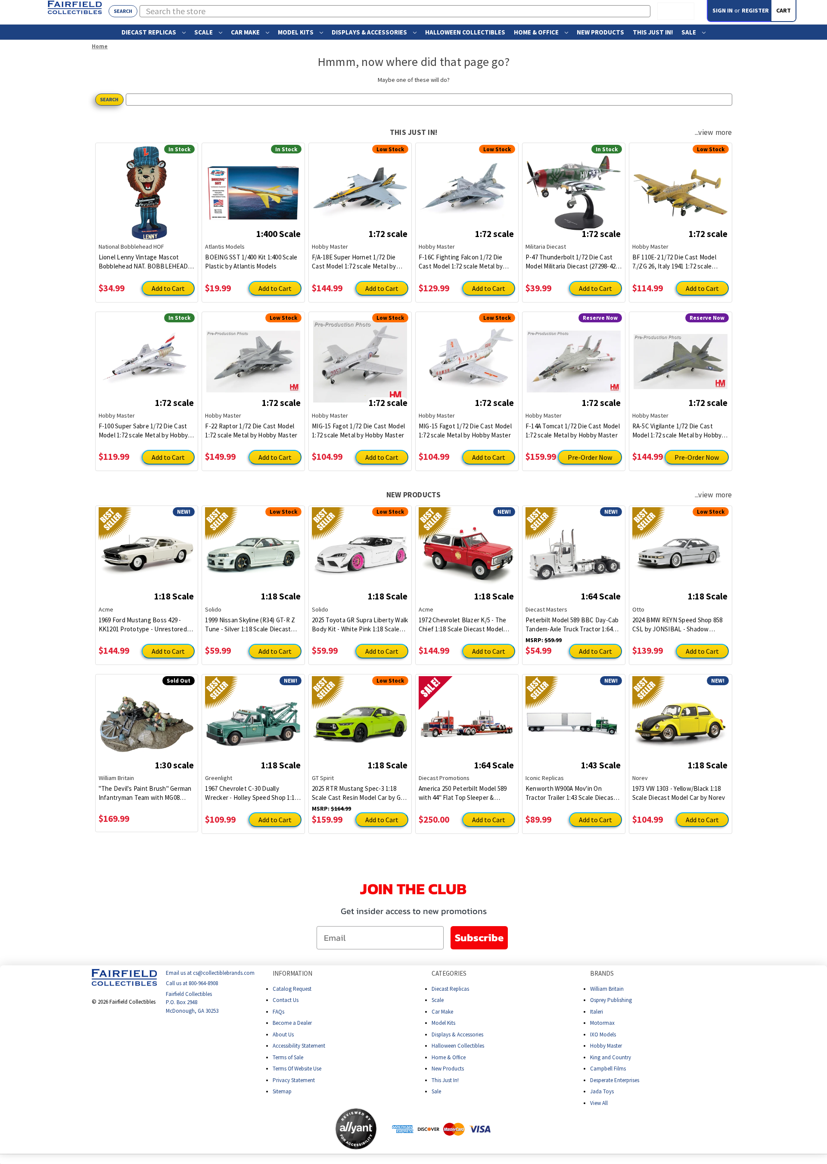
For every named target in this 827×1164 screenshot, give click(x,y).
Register (755, 10)
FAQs (278, 1011)
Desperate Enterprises (614, 1079)
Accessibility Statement (299, 1045)
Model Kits (296, 32)
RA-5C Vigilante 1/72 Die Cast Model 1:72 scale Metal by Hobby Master (677, 431)
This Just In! (653, 32)
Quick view (146, 186)
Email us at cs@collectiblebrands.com (210, 973)
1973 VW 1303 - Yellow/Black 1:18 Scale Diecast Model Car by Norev (678, 793)
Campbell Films (608, 1068)
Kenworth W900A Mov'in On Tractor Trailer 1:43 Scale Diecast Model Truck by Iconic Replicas (570, 793)
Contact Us (285, 1000)
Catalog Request (292, 988)
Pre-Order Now (590, 457)
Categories (449, 973)
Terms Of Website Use (297, 1068)
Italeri (596, 1011)
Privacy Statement (294, 1079)
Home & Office (537, 32)
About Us (283, 1034)
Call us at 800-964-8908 (192, 983)
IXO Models (603, 1034)
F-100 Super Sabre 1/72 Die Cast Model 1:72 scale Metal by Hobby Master (143, 431)
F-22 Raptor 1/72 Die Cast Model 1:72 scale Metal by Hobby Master (251, 430)
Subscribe (479, 937)
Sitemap (282, 1091)
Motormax (602, 1023)
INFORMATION (292, 973)
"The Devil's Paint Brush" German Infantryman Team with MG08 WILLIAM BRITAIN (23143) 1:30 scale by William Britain (145, 793)
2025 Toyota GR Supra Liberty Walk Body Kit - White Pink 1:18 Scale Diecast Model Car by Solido (360, 624)
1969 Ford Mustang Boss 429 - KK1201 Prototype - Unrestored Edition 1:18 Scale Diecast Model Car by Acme (143, 624)
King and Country (610, 1057)
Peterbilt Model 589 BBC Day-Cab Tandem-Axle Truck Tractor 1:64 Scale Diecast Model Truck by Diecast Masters (572, 624)
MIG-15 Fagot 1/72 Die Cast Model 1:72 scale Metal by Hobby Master (358, 430)
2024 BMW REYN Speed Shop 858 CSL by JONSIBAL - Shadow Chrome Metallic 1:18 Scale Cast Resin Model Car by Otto (677, 624)
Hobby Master (606, 1045)
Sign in (722, 10)
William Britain (607, 988)
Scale (204, 32)
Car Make (246, 32)
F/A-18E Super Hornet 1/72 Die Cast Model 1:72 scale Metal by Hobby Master (354, 262)
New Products (600, 32)
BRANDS (602, 973)
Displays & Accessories (370, 32)
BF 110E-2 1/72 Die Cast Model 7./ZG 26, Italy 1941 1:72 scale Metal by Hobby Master (674, 262)
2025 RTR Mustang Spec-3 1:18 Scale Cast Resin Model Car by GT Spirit (358, 793)
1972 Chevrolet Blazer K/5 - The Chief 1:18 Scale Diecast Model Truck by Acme (463, 624)
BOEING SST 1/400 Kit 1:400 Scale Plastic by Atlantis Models (251, 261)
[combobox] (395, 11)
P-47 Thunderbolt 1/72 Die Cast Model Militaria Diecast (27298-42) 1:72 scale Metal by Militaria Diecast (571, 262)
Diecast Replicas (149, 32)
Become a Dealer (292, 1023)
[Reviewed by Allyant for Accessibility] (356, 1129)
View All (599, 1102)
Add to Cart (168, 288)
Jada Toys (602, 1091)
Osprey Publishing (611, 1000)
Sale (689, 32)
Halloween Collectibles (465, 32)
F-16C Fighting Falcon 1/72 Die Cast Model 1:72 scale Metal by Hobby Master (461, 262)
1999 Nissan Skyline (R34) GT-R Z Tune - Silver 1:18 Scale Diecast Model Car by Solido (250, 624)
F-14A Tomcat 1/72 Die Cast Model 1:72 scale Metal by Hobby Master (572, 430)
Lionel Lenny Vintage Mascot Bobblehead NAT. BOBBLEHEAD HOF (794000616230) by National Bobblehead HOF (143, 262)
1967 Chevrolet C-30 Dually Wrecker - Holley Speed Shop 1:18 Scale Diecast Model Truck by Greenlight (251, 793)
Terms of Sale (288, 1057)
